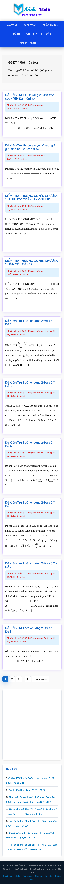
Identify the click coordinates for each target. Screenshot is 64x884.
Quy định (49, 876)
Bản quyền (27, 876)
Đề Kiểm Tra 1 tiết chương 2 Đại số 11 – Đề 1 (31, 629)
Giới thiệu (7, 876)
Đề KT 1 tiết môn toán (32, 105)
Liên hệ (17, 876)
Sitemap (38, 876)
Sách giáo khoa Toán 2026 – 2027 (27, 790)
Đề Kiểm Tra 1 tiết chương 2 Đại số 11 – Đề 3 (31, 504)
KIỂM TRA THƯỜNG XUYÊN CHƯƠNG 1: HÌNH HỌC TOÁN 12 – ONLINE (31, 197)
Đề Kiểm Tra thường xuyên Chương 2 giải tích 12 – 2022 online (30, 147)
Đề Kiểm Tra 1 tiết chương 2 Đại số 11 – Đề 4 (31, 444)
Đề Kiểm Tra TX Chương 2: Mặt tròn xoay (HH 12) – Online (29, 96)
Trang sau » (40, 680)
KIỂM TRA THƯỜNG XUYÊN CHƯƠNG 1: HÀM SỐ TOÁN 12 (31, 262)
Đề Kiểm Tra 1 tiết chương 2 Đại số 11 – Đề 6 (31, 322)
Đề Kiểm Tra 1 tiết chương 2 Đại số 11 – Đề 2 (31, 565)
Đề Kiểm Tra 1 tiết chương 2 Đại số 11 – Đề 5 (31, 384)
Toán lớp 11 (49, 331)
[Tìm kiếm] (43, 42)
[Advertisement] (32, 725)
